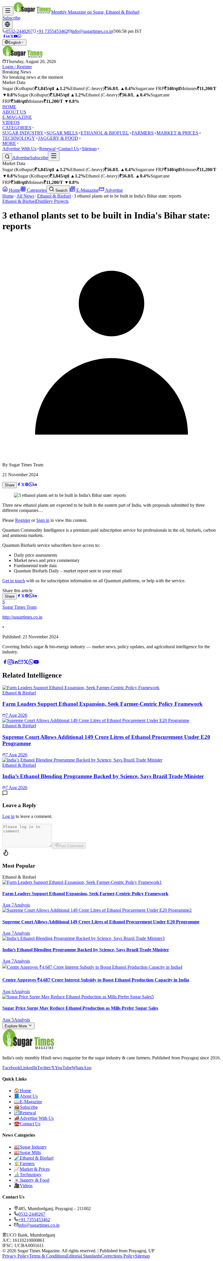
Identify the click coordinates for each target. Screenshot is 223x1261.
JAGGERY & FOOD (58, 138)
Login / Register (17, 66)
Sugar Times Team (19, 607)
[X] (25, 662)
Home (14, 190)
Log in (8, 816)
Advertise (21, 157)
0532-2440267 (31, 1214)
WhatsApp (81, 1067)
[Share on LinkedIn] (35, 484)
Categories (36, 190)
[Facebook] (4, 36)
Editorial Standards (83, 1255)
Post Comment (71, 846)
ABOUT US (14, 112)
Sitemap (89, 148)
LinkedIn (28, 1067)
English (14, 42)
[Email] (20, 662)
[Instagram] (10, 662)
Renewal (47, 148)
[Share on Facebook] (19, 484)
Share (10, 485)
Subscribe (11, 17)
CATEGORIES (16, 127)
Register (22, 520)
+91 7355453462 (34, 1219)
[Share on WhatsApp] (31, 484)
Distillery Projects (52, 201)
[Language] (7, 25)
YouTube (63, 1067)
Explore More (16, 1026)
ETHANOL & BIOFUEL (105, 132)
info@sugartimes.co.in (39, 1225)
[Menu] (7, 10)
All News (25, 196)
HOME (9, 106)
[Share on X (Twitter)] (23, 484)
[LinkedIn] (8, 36)
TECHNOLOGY (18, 138)
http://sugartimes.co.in (22, 617)
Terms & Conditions (47, 1255)
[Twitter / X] (12, 36)
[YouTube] (15, 36)
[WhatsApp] (19, 36)
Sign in (42, 520)
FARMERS (143, 132)
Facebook (11, 1067)
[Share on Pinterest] (27, 484)
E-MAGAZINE (17, 117)
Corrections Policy (118, 1255)
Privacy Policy (15, 1255)
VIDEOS (11, 122)
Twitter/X (46, 1067)
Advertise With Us (19, 148)
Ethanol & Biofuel (54, 196)
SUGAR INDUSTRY (23, 132)
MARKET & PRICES (177, 132)
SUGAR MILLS (62, 132)
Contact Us (68, 148)
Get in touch (13, 580)
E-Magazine (87, 190)
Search (60, 190)
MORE (9, 143)
